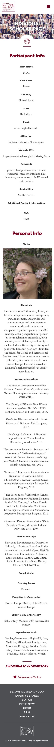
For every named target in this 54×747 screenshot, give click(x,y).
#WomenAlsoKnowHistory (27, 666)
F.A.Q (27, 712)
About (27, 708)
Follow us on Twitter (29, 677)
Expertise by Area (27, 695)
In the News (27, 704)
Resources (27, 716)
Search (27, 699)
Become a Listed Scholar (27, 691)
